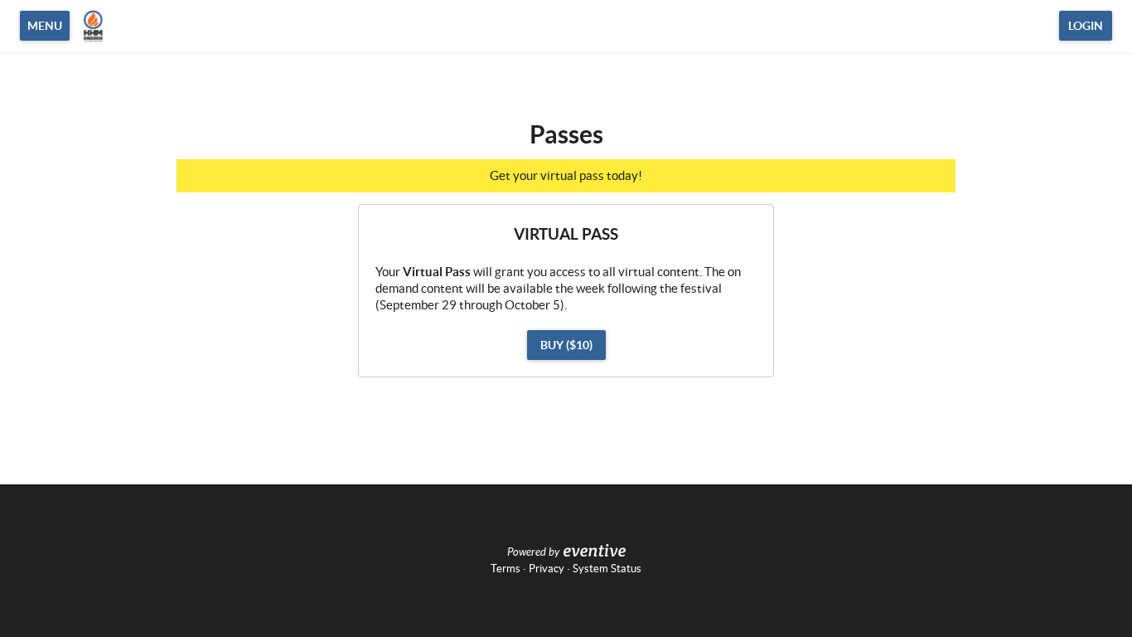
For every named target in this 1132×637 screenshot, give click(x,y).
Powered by (533, 552)
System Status (607, 568)
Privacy (546, 568)
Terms (505, 568)
